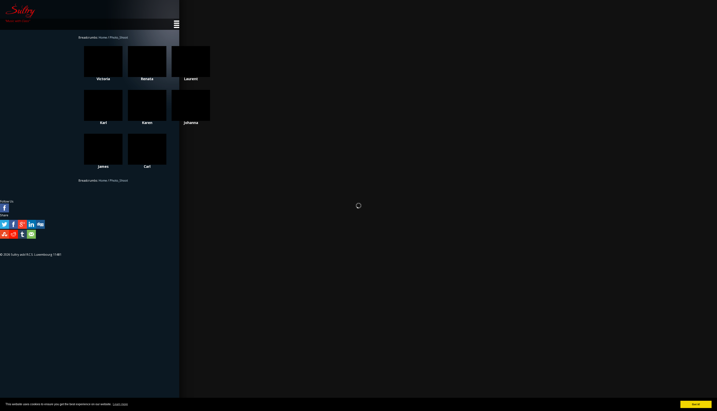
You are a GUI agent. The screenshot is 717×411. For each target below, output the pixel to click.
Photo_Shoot (119, 37)
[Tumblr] (22, 235)
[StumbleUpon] (4, 235)
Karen (147, 105)
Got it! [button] (696, 404)
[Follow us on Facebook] (4, 208)
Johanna (191, 105)
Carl (147, 149)
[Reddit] (13, 235)
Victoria (103, 61)
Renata (147, 61)
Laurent (191, 61)
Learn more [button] (120, 404)
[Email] (31, 235)
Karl (103, 105)
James (103, 149)
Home (103, 37)
